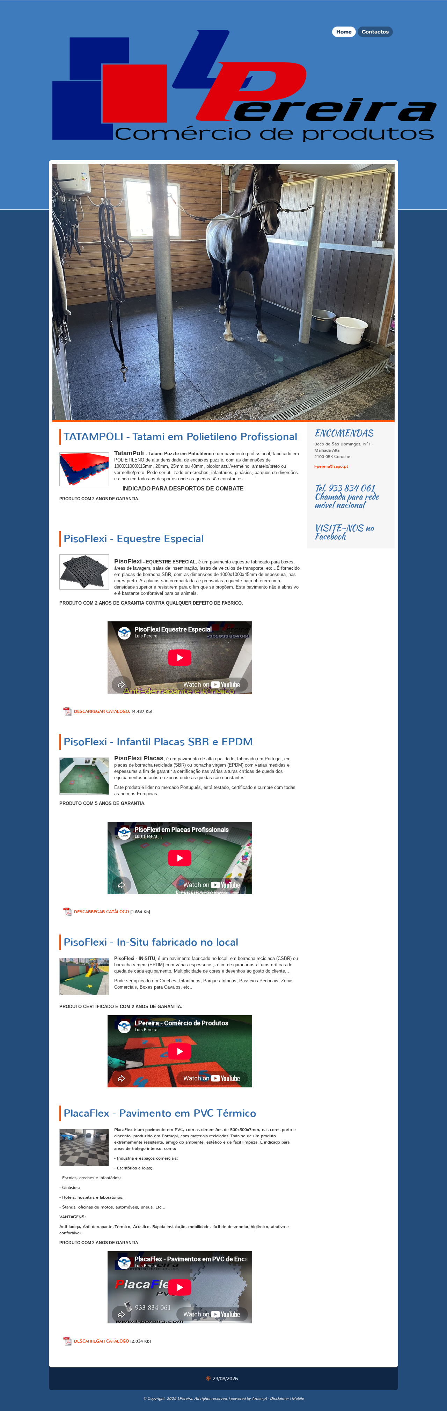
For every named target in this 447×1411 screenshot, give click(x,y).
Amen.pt (259, 1398)
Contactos (375, 32)
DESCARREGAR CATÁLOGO (101, 912)
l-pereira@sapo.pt (331, 466)
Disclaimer (279, 1398)
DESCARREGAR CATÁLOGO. (102, 711)
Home (344, 32)
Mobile (298, 1398)
